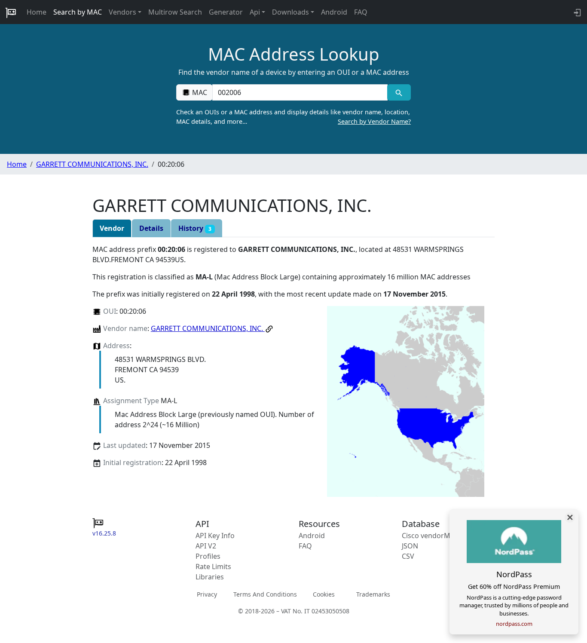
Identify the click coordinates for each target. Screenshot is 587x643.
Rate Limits (213, 566)
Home (36, 12)
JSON (410, 546)
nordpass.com (514, 624)
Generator (226, 12)
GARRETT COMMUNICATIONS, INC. (92, 164)
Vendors (122, 12)
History (194, 228)
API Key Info (215, 535)
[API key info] (576, 12)
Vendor (112, 228)
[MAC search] (399, 92)
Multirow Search (175, 12)
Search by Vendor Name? (374, 121)
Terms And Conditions (265, 594)
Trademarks (373, 594)
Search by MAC (77, 12)
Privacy (207, 594)
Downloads (290, 12)
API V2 (206, 546)
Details (151, 228)
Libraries (210, 577)
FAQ (360, 12)
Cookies (324, 594)
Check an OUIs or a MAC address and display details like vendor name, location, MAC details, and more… (293, 117)
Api (255, 12)
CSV (408, 556)
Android (334, 12)
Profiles (208, 556)
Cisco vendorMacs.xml (438, 535)
